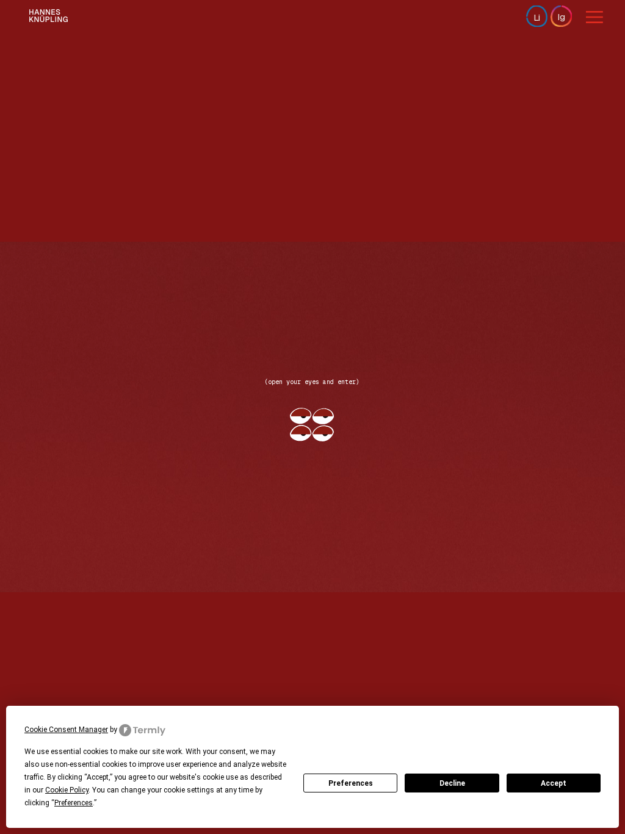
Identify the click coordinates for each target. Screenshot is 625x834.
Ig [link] (561, 17)
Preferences (350, 783)
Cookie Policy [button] (67, 790)
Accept (553, 783)
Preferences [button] (73, 803)
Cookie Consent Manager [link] (66, 729)
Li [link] (536, 17)
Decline (452, 783)
